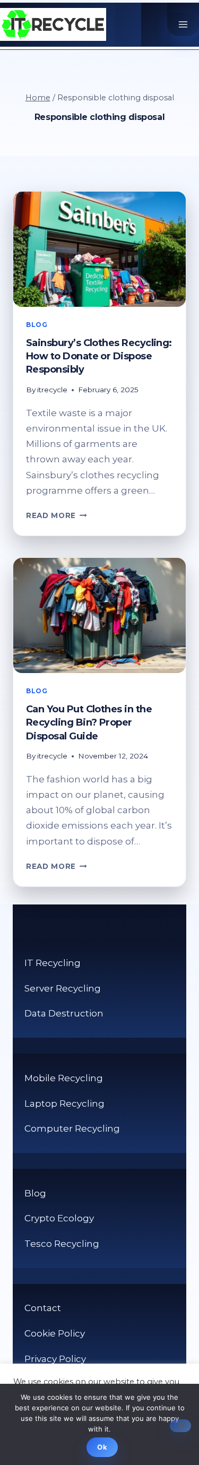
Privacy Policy (55, 1359)
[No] (180, 1425)
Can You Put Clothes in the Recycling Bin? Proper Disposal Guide (89, 722)
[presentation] (99, 249)
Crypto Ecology (59, 1218)
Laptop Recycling (64, 1103)
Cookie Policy (54, 1333)
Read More (56, 515)
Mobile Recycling (63, 1078)
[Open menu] (183, 24)
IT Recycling (52, 963)
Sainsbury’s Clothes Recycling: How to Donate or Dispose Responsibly (99, 356)
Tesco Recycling (61, 1243)
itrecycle (52, 389)
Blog (36, 325)
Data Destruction (63, 1013)
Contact (42, 1308)
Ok (102, 1447)
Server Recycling (62, 988)
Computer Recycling (72, 1128)
